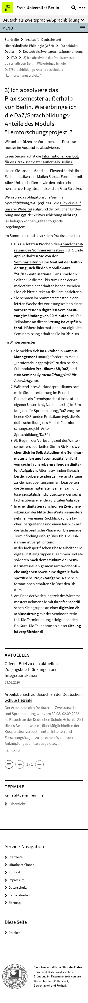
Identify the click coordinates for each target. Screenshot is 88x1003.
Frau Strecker (70, 188)
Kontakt (14, 872)
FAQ (14, 57)
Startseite (12, 39)
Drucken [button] (14, 932)
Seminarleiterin (27, 262)
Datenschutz (17, 887)
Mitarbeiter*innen (21, 864)
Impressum (16, 880)
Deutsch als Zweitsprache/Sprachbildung (53, 51)
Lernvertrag (21, 188)
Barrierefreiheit (19, 895)
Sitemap (14, 902)
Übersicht (18, 803)
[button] (9, 764)
